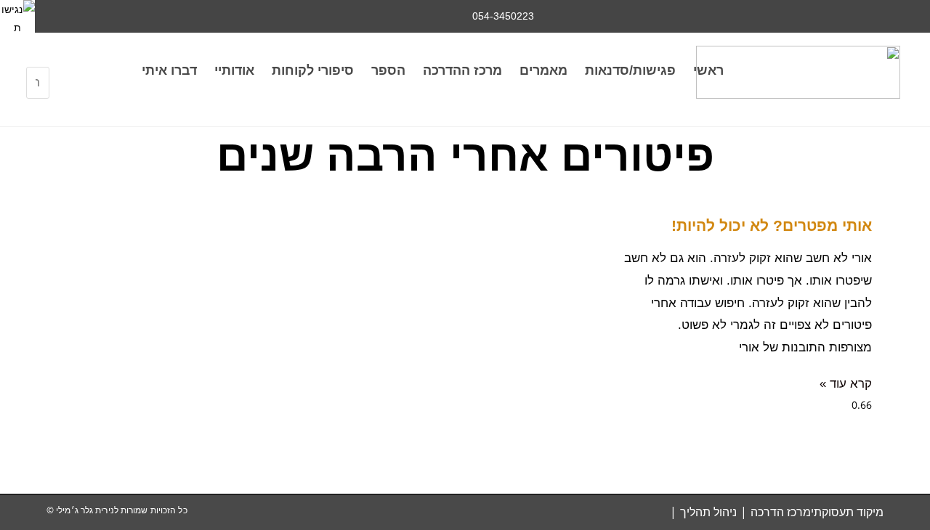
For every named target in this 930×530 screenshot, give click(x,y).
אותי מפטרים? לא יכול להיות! (771, 225)
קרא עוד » (846, 384)
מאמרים (543, 70)
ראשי (708, 70)
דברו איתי (169, 70)
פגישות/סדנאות (630, 70)
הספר (388, 70)
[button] (38, 58)
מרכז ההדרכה (462, 70)
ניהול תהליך (708, 512)
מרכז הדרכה (781, 512)
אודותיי (234, 70)
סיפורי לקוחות (313, 70)
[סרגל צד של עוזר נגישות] (17, 17)
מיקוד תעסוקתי (847, 512)
